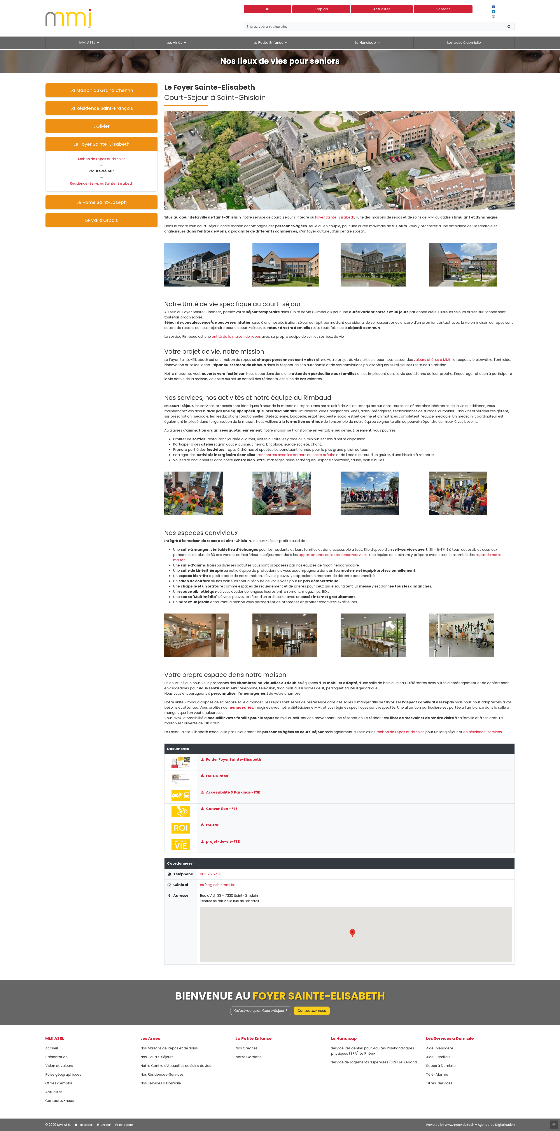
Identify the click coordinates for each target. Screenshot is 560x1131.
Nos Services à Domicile (160, 1083)
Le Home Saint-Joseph (101, 202)
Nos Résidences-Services (162, 1074)
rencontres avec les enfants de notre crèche (296, 454)
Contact (443, 9)
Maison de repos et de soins (101, 158)
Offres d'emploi (58, 1083)
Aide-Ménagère (439, 1048)
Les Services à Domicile (450, 1038)
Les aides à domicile (464, 42)
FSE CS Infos (216, 775)
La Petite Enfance (254, 1038)
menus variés (240, 707)
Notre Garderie (249, 1056)
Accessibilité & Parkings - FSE (232, 792)
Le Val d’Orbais (101, 220)
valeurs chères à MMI (432, 359)
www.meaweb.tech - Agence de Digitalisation (480, 1124)
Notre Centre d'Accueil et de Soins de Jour (176, 1065)
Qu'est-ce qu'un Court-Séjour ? (260, 1010)
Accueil (51, 1048)
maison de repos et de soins (400, 731)
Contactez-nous (312, 1010)
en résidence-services (482, 731)
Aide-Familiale (438, 1056)
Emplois (321, 9)
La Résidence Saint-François (101, 108)
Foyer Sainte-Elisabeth (334, 217)
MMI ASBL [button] (87, 42)
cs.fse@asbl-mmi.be (217, 884)
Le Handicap (344, 1038)
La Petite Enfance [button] (269, 42)
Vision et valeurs (59, 1065)
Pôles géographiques (63, 1074)
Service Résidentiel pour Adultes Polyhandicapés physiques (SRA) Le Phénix (372, 1051)
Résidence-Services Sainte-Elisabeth (101, 183)
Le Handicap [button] (366, 42)
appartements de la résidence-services (333, 554)
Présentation (56, 1056)
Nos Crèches (246, 1048)
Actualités (381, 9)
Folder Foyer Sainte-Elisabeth (233, 759)
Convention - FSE (221, 808)
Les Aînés (150, 1038)
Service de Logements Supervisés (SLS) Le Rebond (374, 1062)
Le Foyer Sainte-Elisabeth (102, 144)
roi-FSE (212, 825)
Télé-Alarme (437, 1074)
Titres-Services (439, 1083)
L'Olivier (101, 126)
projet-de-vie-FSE (222, 841)
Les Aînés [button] (174, 42)
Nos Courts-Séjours (156, 1056)
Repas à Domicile (441, 1065)
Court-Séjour (101, 171)
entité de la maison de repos (236, 336)
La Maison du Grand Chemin (101, 90)
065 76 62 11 (210, 874)
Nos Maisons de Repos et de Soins (169, 1048)
